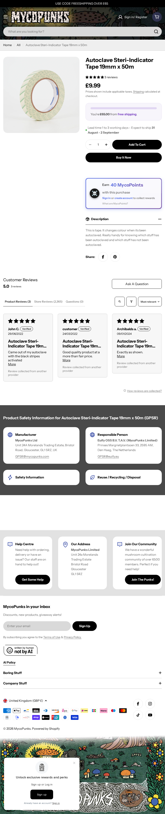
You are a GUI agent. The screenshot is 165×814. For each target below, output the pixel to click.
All (19, 45)
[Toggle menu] (5, 16)
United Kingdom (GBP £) (26, 701)
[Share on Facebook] (103, 257)
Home (7, 45)
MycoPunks (22, 729)
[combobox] (82, 31)
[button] (95, 77)
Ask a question (136, 284)
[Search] (156, 31)
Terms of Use (51, 637)
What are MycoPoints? (115, 203)
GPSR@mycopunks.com (32, 456)
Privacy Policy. (72, 637)
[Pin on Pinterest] (115, 257)
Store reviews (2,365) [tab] (48, 301)
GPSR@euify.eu (108, 456)
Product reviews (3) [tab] (18, 301)
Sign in (106, 198)
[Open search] (120, 301)
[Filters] (131, 301)
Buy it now (123, 157)
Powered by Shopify (46, 729)
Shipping (138, 91)
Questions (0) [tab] (75, 301)
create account (123, 198)
